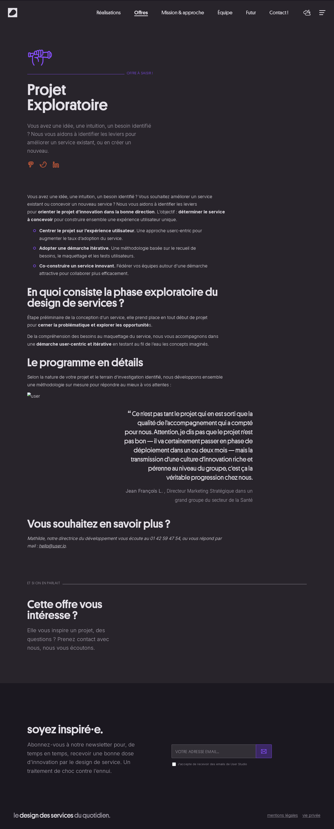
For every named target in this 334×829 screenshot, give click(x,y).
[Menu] (322, 12)
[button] (307, 12)
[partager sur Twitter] (43, 164)
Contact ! (278, 12)
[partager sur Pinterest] (32, 164)
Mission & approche (183, 12)
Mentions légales (282, 815)
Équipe (225, 12)
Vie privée (311, 815)
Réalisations (109, 12)
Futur (251, 12)
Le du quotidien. (62, 815)
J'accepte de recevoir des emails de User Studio (212, 764)
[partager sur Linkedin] (55, 164)
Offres (141, 12)
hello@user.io (52, 546)
